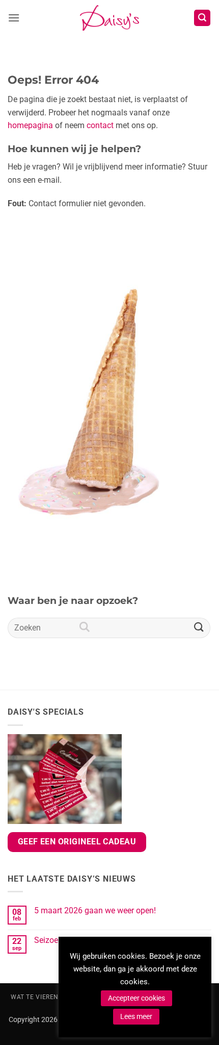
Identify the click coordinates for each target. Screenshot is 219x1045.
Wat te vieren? (36, 997)
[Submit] (199, 628)
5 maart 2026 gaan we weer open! (95, 910)
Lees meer (136, 1016)
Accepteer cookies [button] (136, 998)
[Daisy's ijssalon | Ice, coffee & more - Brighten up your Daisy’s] (109, 18)
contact (100, 125)
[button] (14, 17)
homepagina (30, 125)
